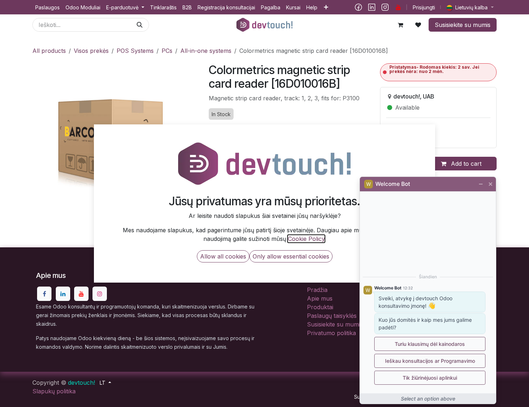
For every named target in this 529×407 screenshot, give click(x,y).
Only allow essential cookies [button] (291, 256)
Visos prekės (91, 50)
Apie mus (320, 298)
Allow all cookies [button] (223, 256)
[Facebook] (358, 7)
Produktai (320, 307)
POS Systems (135, 50)
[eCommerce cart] (400, 24)
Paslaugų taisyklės (332, 315)
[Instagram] (385, 7)
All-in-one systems (205, 50)
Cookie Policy (306, 238)
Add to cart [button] (465, 163)
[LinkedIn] (371, 7)
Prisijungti (424, 7)
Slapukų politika (54, 391)
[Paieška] (140, 24)
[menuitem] (47, 7)
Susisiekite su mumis (462, 24)
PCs (167, 50)
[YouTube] (398, 7)
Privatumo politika (331, 333)
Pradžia (317, 289)
